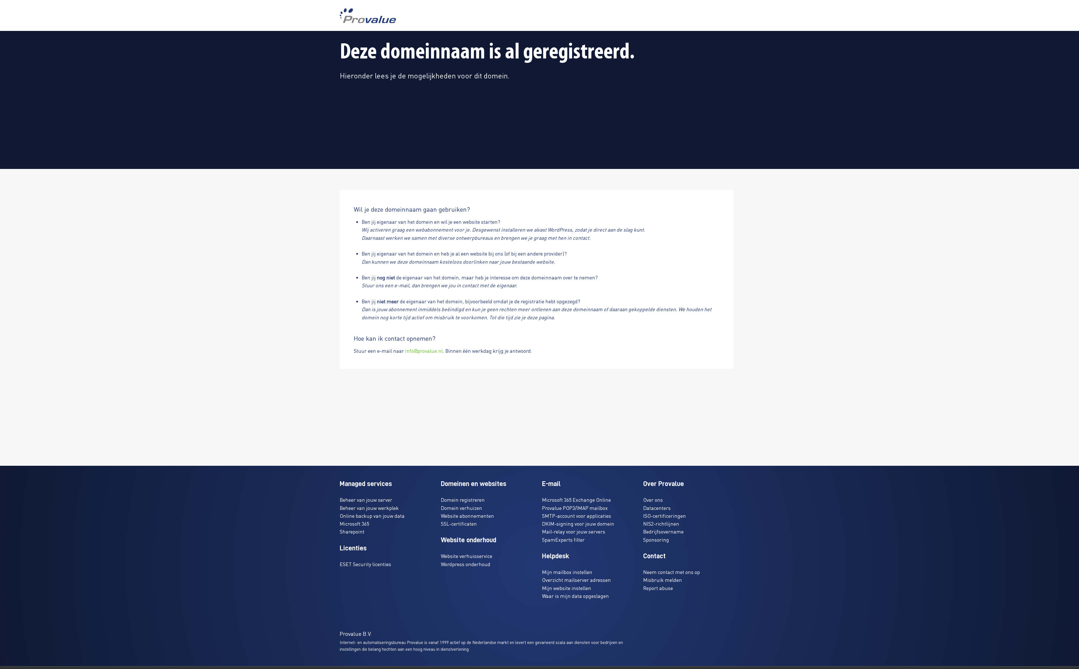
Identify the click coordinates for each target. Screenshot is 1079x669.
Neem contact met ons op (671, 572)
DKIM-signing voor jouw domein (578, 523)
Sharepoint (352, 531)
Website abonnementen (467, 515)
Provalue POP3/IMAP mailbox (575, 508)
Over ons (653, 499)
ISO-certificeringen (664, 515)
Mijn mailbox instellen (567, 572)
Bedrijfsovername (663, 531)
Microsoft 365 (354, 523)
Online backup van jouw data (372, 515)
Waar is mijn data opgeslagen (575, 596)
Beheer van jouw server (366, 499)
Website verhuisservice (466, 556)
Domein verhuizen (461, 508)
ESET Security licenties (365, 564)
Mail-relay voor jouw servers (573, 531)
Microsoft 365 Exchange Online (576, 499)
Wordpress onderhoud (465, 564)
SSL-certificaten (459, 523)
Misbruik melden (662, 580)
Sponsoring (656, 539)
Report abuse (658, 588)
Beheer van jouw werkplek (369, 508)
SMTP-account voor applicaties (576, 515)
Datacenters (657, 508)
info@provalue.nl (424, 350)
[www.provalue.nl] (368, 15)
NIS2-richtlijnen (661, 523)
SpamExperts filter (563, 539)
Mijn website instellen (566, 588)
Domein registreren (463, 499)
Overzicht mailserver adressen (576, 580)
